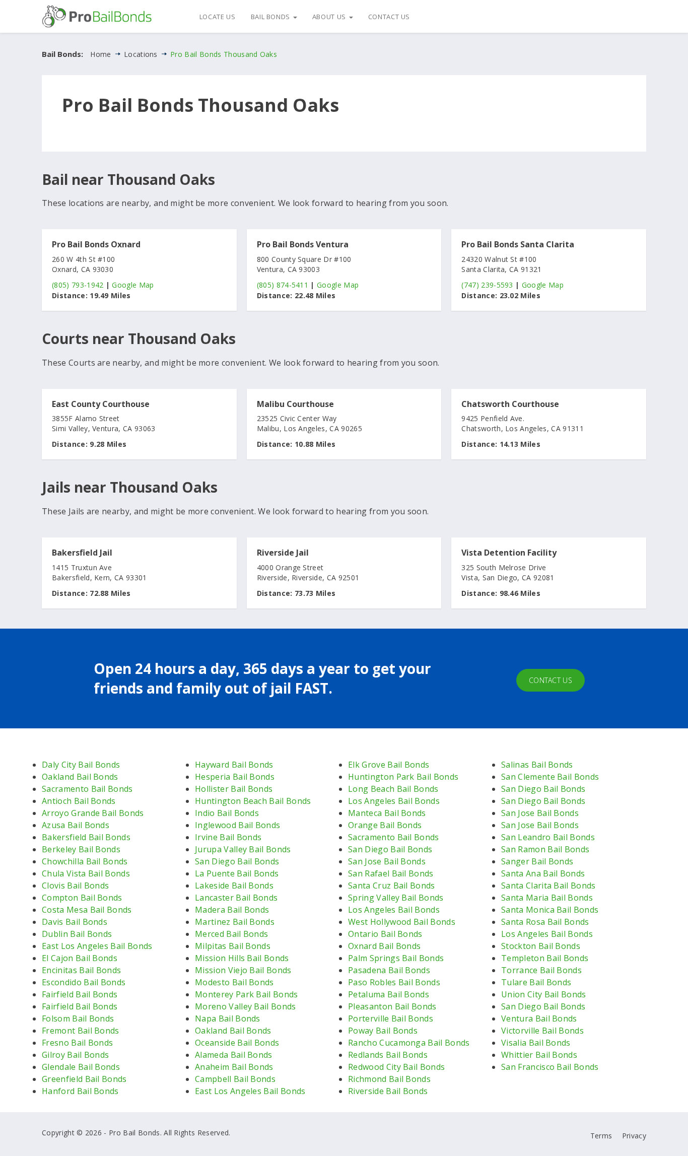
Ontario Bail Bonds (385, 933)
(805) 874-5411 (282, 285)
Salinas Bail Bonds (537, 764)
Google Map (133, 285)
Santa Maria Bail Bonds (547, 897)
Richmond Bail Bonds (389, 1078)
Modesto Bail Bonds (234, 982)
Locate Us (217, 16)
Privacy (634, 1135)
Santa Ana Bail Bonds (543, 873)
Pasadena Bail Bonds (389, 970)
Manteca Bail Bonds (387, 813)
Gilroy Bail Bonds (75, 1054)
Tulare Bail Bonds (536, 982)
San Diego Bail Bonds (237, 861)
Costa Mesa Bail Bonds (87, 909)
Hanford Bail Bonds (80, 1091)
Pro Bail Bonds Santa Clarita (517, 244)
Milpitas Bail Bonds (232, 945)
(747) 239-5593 (487, 285)
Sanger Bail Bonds (537, 861)
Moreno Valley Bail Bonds (245, 1006)
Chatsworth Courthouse (510, 404)
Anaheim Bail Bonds (234, 1066)
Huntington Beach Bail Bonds (253, 800)
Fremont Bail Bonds (80, 1030)
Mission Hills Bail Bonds (242, 958)
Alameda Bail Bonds (233, 1054)
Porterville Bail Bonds (390, 1018)
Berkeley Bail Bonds (81, 849)
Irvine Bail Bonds (228, 837)
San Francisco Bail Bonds (550, 1066)
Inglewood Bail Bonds (237, 825)
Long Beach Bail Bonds (393, 788)
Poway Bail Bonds (383, 1030)
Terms (601, 1135)
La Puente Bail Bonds (237, 873)
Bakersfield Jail (82, 553)
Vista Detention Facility (509, 553)
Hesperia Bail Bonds (234, 776)
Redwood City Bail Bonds (396, 1066)
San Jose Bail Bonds (387, 861)
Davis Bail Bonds (74, 921)
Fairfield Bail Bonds (79, 994)
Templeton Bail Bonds (544, 958)
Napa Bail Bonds (227, 1018)
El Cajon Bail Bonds (79, 958)
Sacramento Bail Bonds (87, 788)
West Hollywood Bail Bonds (401, 921)
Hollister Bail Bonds (233, 788)
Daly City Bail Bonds (81, 764)
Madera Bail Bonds (232, 909)
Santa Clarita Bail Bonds (548, 885)
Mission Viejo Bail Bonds (243, 970)
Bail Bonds (271, 16)
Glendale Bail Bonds (81, 1066)
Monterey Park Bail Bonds (246, 994)
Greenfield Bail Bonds (84, 1078)
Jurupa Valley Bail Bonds (243, 849)
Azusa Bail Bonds (75, 825)
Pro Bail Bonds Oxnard (96, 244)
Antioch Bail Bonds (79, 800)
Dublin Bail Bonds (77, 933)
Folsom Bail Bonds (78, 1018)
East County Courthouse (101, 404)
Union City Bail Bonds (543, 994)
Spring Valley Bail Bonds (396, 897)
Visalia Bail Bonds (536, 1042)
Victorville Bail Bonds (542, 1030)
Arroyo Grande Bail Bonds (93, 813)
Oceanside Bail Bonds (237, 1042)
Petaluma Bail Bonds (388, 994)
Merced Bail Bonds (231, 933)
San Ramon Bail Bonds (545, 849)
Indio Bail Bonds (227, 813)
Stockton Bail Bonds (540, 945)
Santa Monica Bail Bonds (549, 909)
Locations (141, 54)
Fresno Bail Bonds (77, 1042)
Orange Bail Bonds (385, 825)
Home (100, 54)
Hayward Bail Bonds (234, 764)
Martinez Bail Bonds (234, 921)
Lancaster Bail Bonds (236, 897)
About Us (330, 16)
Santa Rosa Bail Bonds (545, 921)
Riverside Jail (283, 553)
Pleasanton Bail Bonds (392, 1006)
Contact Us (389, 16)
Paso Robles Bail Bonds (394, 982)
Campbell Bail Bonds (235, 1078)
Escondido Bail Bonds (83, 982)
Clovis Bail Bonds (75, 885)
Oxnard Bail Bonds (384, 945)
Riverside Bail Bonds (388, 1091)
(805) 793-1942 (77, 285)
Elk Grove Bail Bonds (388, 764)
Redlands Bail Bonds (388, 1054)
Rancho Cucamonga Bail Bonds (409, 1042)
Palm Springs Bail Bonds (396, 958)
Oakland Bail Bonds (80, 776)
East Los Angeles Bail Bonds (97, 945)
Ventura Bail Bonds (539, 1018)
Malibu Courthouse (295, 404)
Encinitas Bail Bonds (81, 970)
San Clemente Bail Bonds (550, 776)
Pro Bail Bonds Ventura (303, 244)
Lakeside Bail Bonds (234, 885)
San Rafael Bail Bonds (391, 873)
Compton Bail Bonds (82, 897)
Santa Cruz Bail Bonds (391, 885)
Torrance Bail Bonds (541, 970)
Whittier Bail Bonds (539, 1054)
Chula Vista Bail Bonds (86, 873)
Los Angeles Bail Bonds (394, 800)
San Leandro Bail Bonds (548, 837)
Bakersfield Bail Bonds (86, 837)
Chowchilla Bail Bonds (85, 861)
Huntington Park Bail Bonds (403, 776)
